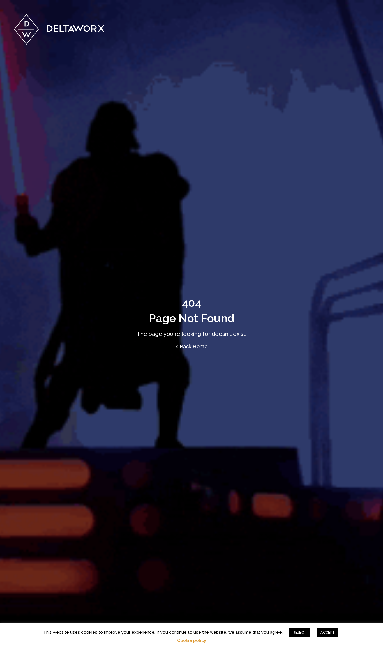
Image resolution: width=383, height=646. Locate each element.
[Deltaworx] (59, 29)
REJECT (300, 632)
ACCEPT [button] (327, 632)
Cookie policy (191, 640)
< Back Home (192, 346)
